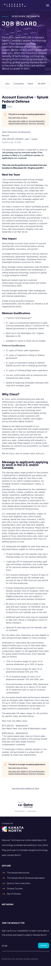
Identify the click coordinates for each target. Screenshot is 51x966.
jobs (7, 83)
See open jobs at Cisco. (18, 118)
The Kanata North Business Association (26, 878)
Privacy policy (20, 811)
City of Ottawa (14, 894)
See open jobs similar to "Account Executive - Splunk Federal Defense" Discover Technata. (26, 122)
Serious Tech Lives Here (18, 883)
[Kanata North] (25, 829)
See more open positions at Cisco (25, 788)
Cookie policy (31, 811)
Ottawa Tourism (15, 888)
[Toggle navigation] (47, 5)
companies (18, 83)
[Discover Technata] (16, 5)
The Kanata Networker (18, 873)
